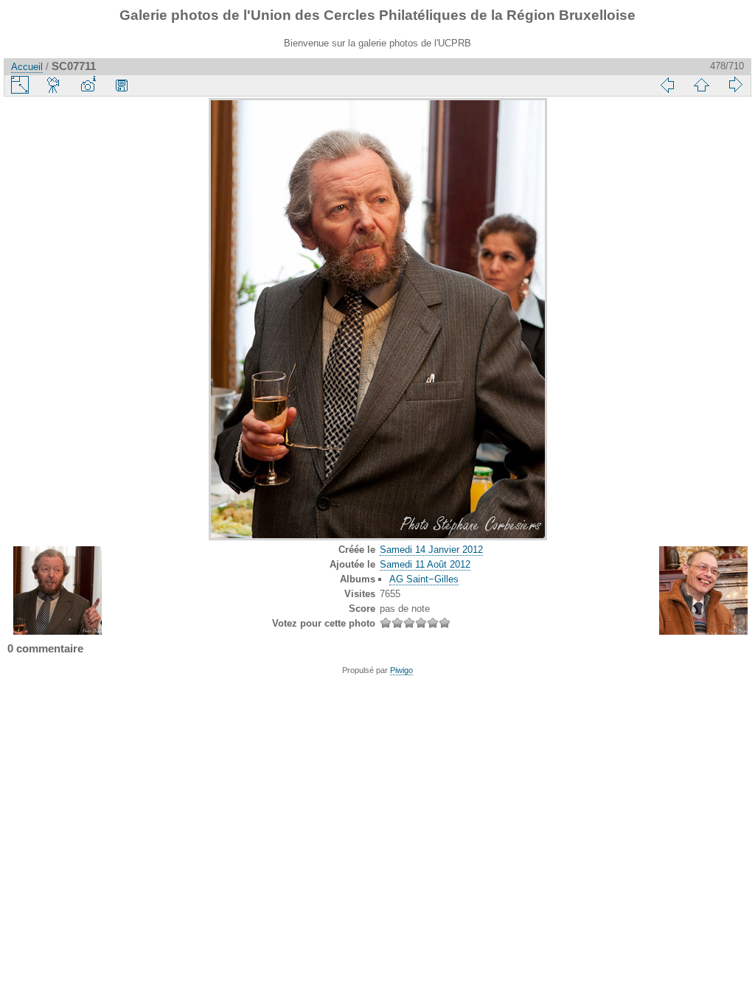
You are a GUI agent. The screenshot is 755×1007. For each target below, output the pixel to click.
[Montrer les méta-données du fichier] (87, 84)
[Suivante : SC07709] (735, 84)
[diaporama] (53, 84)
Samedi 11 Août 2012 (425, 564)
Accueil (27, 66)
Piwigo (401, 670)
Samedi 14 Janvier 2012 (431, 549)
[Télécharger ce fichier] (121, 84)
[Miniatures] (701, 84)
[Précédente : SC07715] (667, 84)
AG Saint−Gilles (424, 579)
